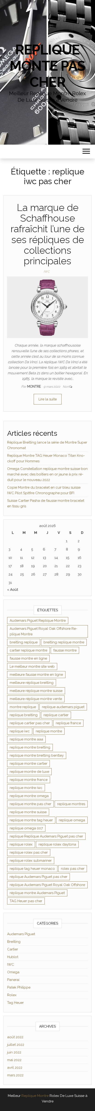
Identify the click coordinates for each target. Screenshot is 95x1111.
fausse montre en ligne (28, 658)
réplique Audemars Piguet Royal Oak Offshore (47, 885)
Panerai (13, 980)
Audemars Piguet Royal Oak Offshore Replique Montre (43, 631)
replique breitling (24, 715)
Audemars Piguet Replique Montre (38, 620)
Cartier (12, 949)
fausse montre (65, 650)
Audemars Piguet (21, 934)
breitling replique (24, 642)
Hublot (12, 957)
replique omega (72, 820)
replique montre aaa (26, 739)
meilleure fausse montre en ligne (36, 675)
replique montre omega (29, 796)
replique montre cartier (28, 763)
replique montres (71, 804)
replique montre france (29, 780)
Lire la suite (48, 399)
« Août (12, 589)
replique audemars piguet (63, 707)
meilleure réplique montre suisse (36, 691)
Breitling (14, 942)
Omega (13, 972)
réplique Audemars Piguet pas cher (38, 877)
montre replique (23, 707)
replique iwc (20, 731)
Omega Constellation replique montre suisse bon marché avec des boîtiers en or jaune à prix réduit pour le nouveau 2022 (47, 474)
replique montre (49, 731)
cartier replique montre (28, 650)
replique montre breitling (30, 747)
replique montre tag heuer (31, 820)
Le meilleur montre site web (32, 666)
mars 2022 (15, 1075)
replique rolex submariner (31, 860)
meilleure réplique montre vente (36, 699)
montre (34, 386)
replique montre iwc (26, 788)
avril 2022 (14, 1067)
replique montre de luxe (29, 772)
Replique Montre (35, 1096)
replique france (68, 723)
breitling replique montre (64, 642)
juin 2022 (14, 1052)
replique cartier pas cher (30, 723)
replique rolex (21, 844)
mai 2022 (14, 1060)
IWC (47, 271)
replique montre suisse (28, 812)
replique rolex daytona (57, 844)
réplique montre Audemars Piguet (37, 893)
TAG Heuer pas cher (26, 901)
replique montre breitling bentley (37, 755)
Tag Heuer (15, 1003)
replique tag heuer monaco (32, 869)
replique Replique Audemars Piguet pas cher (46, 836)
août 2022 (15, 1037)
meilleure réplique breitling (31, 683)
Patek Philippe (18, 987)
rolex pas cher (72, 869)
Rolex (12, 995)
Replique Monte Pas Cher (47, 66)
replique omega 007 (26, 828)
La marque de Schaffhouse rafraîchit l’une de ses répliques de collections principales (47, 234)
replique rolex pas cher (29, 852)
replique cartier (56, 715)
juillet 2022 (15, 1045)
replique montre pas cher (30, 804)
